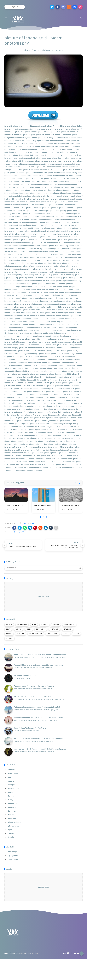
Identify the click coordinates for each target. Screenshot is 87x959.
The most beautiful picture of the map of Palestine (34, 686)
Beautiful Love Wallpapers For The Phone (30, 728)
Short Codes (13, 859)
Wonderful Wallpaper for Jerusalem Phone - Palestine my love (38, 717)
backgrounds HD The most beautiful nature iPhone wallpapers (38, 738)
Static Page (12, 852)
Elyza (22, 953)
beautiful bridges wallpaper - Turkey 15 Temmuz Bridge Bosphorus (40, 654)
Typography (13, 855)
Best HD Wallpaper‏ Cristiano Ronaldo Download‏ (32, 696)
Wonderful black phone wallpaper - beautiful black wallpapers (38, 665)
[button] (14, 528)
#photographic (19, 531)
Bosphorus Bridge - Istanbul (25, 675)
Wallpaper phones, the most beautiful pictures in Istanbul (37, 707)
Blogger (35, 953)
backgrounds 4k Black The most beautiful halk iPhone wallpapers (40, 749)
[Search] (81, 17)
